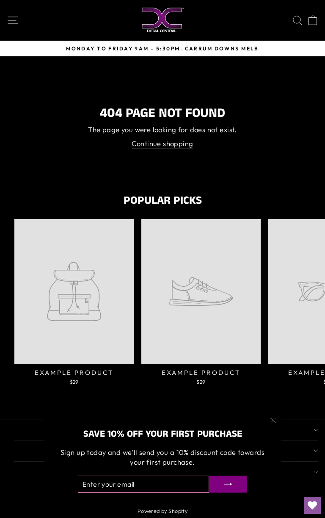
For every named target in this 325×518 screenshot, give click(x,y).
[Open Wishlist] (312, 505)
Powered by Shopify (162, 510)
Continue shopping (162, 143)
